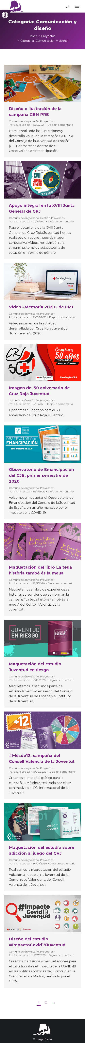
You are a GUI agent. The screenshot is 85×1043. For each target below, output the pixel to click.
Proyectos (46, 121)
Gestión (45, 217)
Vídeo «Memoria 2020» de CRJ (41, 307)
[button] (5, 15)
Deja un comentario (60, 124)
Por (19, 124)
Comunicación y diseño (24, 121)
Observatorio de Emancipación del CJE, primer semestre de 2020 (41, 475)
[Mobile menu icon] (77, 6)
